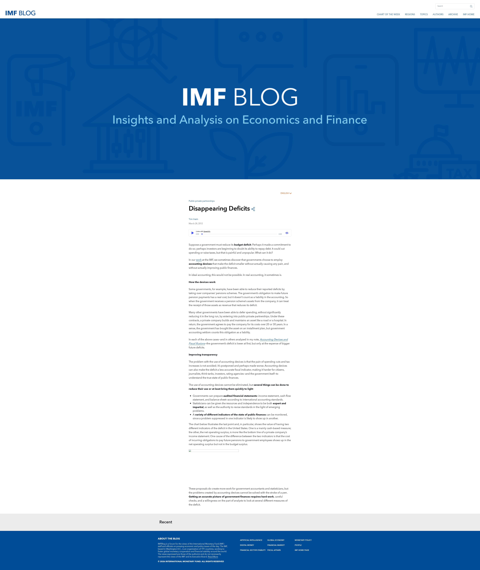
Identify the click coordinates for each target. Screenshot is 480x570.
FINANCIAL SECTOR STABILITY (253, 550)
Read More (213, 556)
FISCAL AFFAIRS (274, 550)
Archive (453, 14)
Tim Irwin (193, 219)
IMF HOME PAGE (302, 550)
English (285, 193)
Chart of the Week (388, 14)
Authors (438, 14)
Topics (424, 14)
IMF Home (468, 14)
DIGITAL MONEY (247, 545)
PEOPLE (298, 545)
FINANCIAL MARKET (276, 545)
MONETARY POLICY (303, 540)
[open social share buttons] (253, 209)
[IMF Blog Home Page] (20, 13)
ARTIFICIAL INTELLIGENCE (251, 540)
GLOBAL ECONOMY (275, 540)
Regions (410, 14)
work (199, 260)
